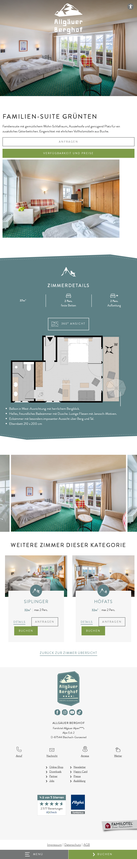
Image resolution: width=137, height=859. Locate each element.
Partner (53, 776)
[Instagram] (65, 712)
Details (19, 622)
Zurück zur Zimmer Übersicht (68, 653)
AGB (86, 844)
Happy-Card (80, 771)
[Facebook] (57, 712)
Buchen (104, 854)
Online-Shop (56, 767)
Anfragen (68, 142)
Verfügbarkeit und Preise (68, 153)
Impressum (54, 844)
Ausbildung (79, 781)
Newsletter (80, 767)
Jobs (51, 781)
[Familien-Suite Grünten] (68, 492)
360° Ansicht (72, 324)
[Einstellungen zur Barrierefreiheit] (130, 6)
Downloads (55, 771)
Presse (77, 776)
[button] (34, 854)
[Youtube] (72, 712)
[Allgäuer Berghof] (68, 19)
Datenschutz (72, 844)
